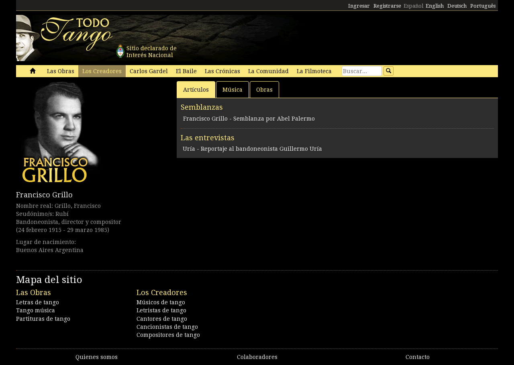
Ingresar (359, 6)
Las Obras (60, 71)
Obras (264, 89)
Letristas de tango (161, 310)
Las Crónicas (222, 71)
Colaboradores (257, 357)
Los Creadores (102, 71)
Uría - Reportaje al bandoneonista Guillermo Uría (252, 149)
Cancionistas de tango (167, 327)
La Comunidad (268, 71)
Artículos (196, 89)
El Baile (186, 71)
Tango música (35, 310)
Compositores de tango (168, 335)
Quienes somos (96, 357)
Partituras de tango (43, 319)
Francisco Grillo (44, 195)
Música (232, 89)
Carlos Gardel (149, 71)
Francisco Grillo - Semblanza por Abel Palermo (249, 118)
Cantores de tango (162, 319)
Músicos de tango (161, 302)
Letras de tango (37, 302)
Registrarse (387, 6)
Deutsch (457, 6)
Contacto (418, 357)
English (435, 6)
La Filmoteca (314, 71)
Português (483, 6)
